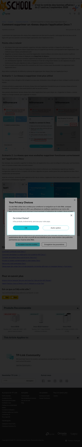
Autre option (56, 228)
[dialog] (41, 223)
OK (26, 228)
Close (71, 215)
